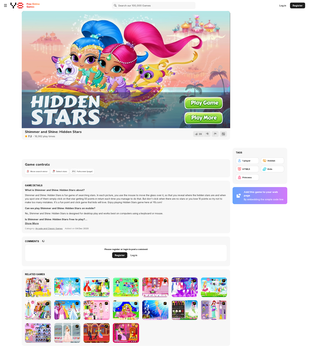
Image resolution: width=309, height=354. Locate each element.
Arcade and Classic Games (49, 228)
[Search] (115, 5)
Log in (282, 5)
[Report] (215, 134)
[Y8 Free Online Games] (16, 5)
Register (298, 5)
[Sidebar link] (5, 5)
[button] (32, 223)
